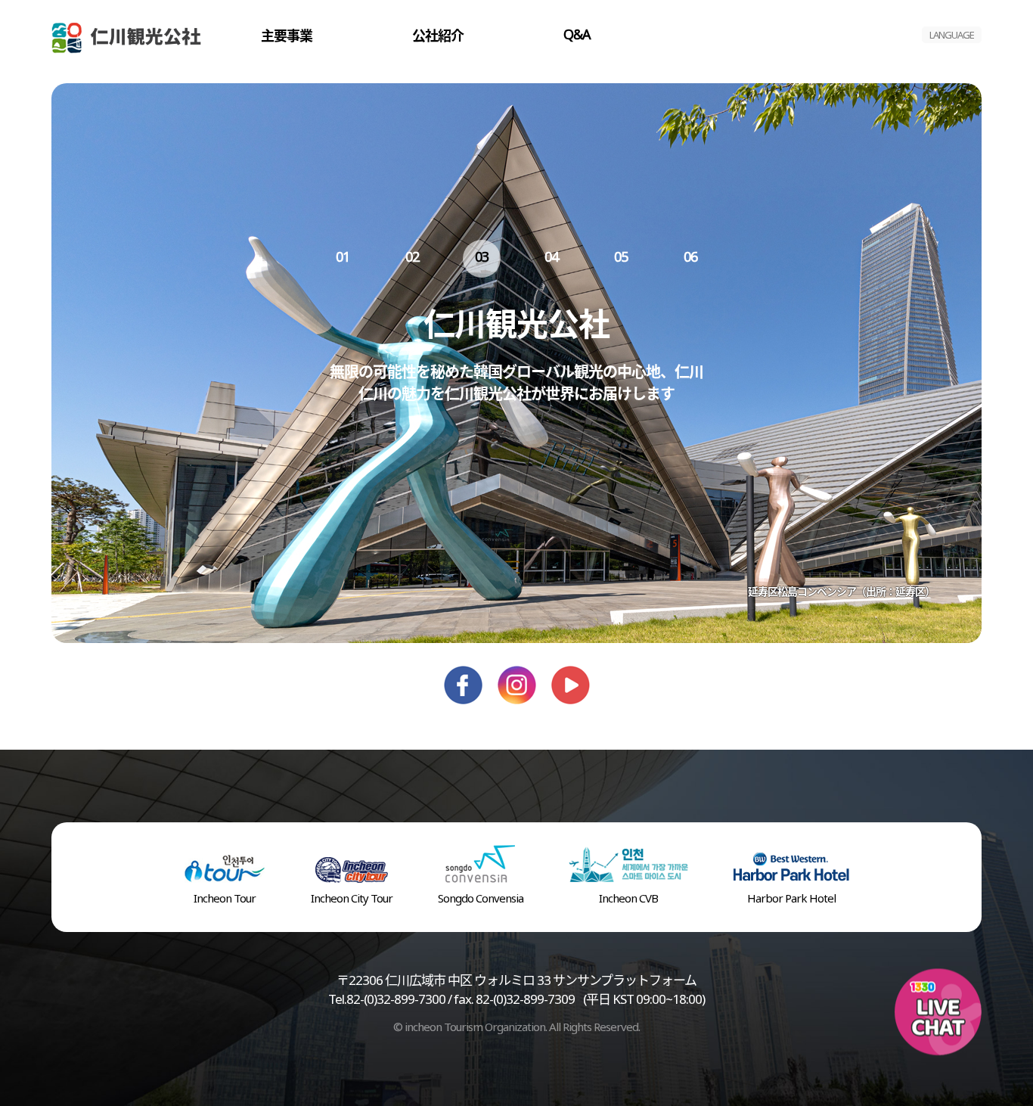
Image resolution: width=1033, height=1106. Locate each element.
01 (342, 256)
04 (551, 256)
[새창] (463, 671)
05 (621, 256)
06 (690, 256)
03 (482, 256)
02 (412, 256)
